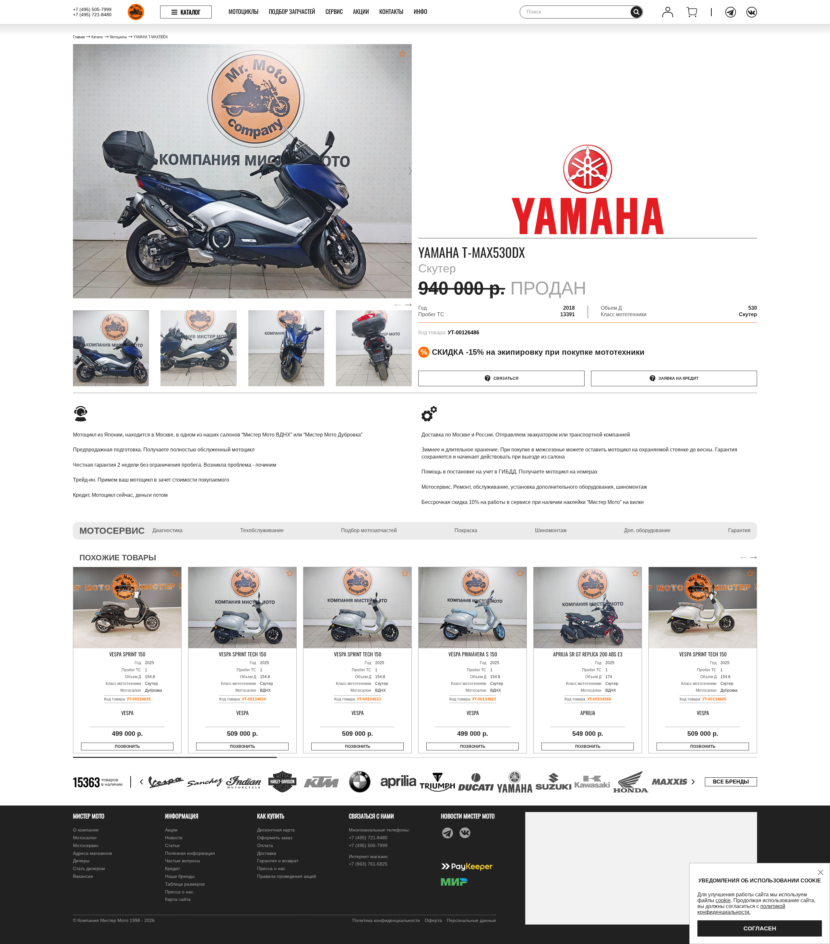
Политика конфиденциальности (386, 920)
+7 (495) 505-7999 (92, 9)
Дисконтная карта (276, 829)
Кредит (172, 868)
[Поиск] (636, 12)
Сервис (334, 11)
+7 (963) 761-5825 (368, 863)
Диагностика (167, 530)
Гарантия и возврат (277, 860)
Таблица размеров (185, 884)
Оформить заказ (274, 837)
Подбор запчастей (292, 11)
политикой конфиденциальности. (741, 909)
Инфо (420, 11)
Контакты (391, 11)
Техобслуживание (262, 530)
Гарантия (739, 530)
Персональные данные (471, 920)
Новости (174, 837)
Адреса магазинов (92, 853)
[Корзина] (692, 12)
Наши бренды (180, 876)
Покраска (466, 530)
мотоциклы (243, 11)
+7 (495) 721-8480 (92, 14)
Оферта (433, 920)
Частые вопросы (182, 860)
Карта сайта (178, 899)
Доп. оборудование (647, 530)
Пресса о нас (179, 891)
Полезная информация (190, 853)
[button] (74, 171)
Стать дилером (89, 868)
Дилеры (81, 860)
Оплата (265, 845)
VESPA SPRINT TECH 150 (242, 654)
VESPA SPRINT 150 (127, 654)
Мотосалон (85, 837)
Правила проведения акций (286, 876)
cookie (723, 900)
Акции (361, 11)
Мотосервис (86, 845)
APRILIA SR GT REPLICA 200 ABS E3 (587, 654)
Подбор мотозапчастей (369, 530)
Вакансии (83, 876)
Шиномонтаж (551, 530)
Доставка (266, 853)
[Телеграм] (730, 12)
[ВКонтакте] (751, 12)
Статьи (172, 845)
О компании (86, 829)
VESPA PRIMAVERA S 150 (472, 654)
